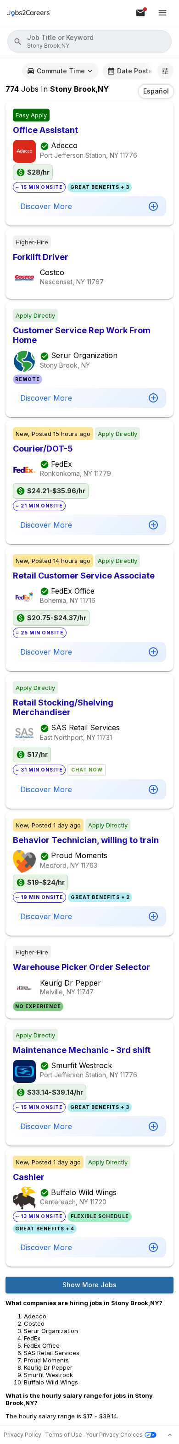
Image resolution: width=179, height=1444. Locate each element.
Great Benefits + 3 (99, 187)
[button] (89, 41)
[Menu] (162, 13)
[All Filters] (165, 71)
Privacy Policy (22, 1434)
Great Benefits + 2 (100, 897)
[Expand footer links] (169, 1434)
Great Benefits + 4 (44, 1229)
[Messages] (140, 13)
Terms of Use (63, 1434)
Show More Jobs (89, 1285)
